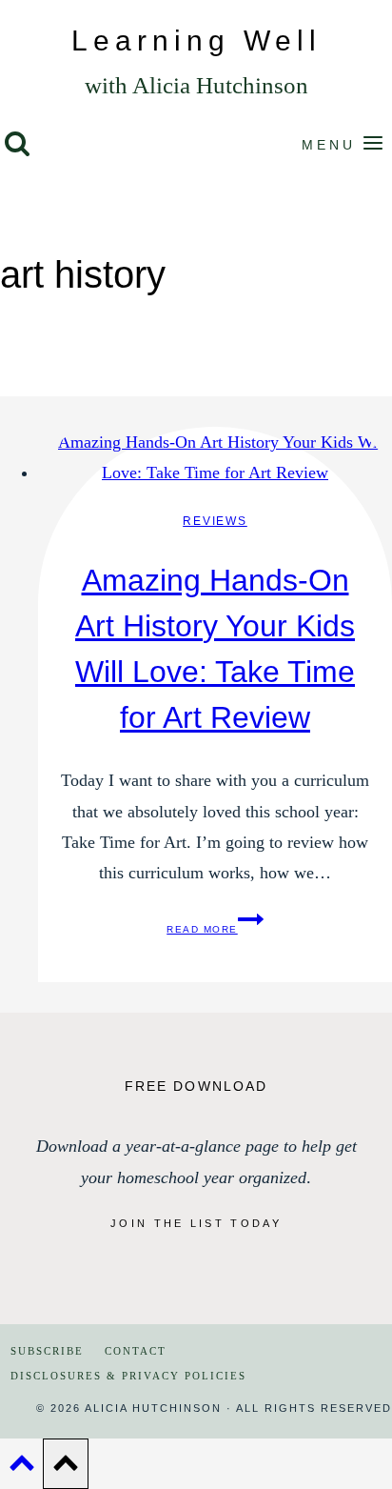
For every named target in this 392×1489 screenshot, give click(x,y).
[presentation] (215, 458)
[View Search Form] (17, 145)
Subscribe (47, 1351)
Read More (215, 929)
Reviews (215, 521)
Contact (136, 1351)
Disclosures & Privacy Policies (128, 1375)
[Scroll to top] (21, 1467)
